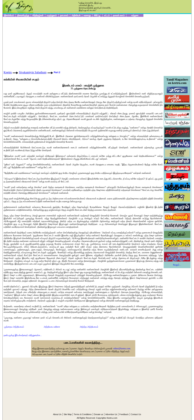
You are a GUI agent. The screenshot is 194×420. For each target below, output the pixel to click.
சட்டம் (107, 15)
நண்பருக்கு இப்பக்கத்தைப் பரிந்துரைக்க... (23, 335)
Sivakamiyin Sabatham (32, 72)
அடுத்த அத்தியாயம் (89, 326)
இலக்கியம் (9, 15)
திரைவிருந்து (23, 15)
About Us (57, 414)
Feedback (124, 414)
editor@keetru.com (121, 348)
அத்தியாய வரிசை (52, 326)
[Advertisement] (97, 43)
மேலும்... (177, 264)
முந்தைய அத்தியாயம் (14, 326)
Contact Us (136, 414)
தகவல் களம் (119, 15)
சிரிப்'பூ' (97, 15)
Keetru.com (112, 418)
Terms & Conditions (83, 414)
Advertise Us (111, 414)
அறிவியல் (76, 15)
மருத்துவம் (52, 15)
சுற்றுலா (134, 15)
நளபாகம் (64, 15)
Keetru (8, 72)
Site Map (68, 414)
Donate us (98, 414)
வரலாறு (87, 15)
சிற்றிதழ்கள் (38, 15)
